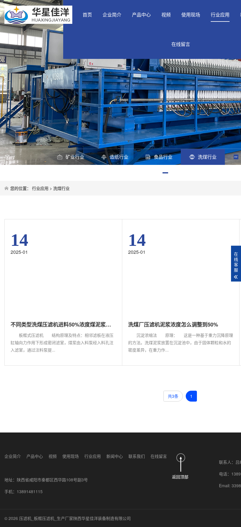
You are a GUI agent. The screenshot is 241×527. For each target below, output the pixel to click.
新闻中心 (114, 456)
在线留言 (180, 44)
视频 (166, 14)
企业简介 (112, 14)
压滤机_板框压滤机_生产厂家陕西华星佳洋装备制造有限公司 (75, 518)
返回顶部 (180, 477)
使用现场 (190, 14)
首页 (87, 14)
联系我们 (136, 456)
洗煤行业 (61, 188)
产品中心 (141, 14)
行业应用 (220, 14)
